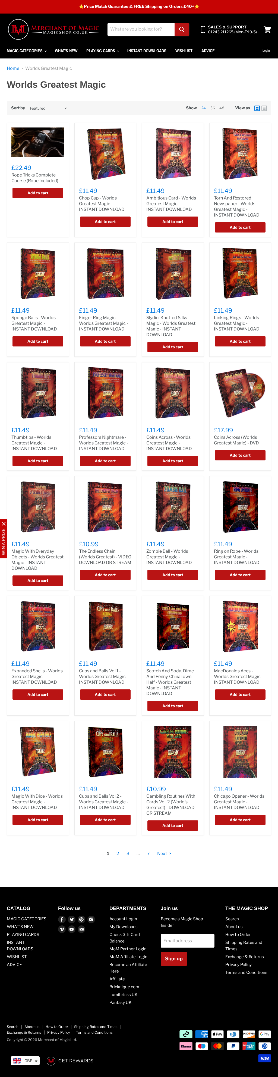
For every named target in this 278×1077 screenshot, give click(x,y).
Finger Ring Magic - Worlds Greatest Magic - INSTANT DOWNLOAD (103, 323)
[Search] (182, 29)
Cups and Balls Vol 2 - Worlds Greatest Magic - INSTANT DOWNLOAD (103, 802)
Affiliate (117, 979)
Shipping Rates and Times (96, 1026)
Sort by (18, 108)
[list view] (264, 108)
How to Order (238, 934)
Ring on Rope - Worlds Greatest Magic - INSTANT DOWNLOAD (237, 557)
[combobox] (141, 29)
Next (162, 853)
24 (203, 108)
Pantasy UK (120, 1002)
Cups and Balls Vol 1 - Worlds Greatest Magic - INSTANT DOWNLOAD (103, 676)
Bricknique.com (124, 986)
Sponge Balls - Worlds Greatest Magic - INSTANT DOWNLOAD (34, 323)
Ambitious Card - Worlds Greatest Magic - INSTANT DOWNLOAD (171, 203)
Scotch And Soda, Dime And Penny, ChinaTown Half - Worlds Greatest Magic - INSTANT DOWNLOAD (170, 682)
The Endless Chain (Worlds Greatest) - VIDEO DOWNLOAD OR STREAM (105, 557)
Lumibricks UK (123, 994)
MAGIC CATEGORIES (25, 51)
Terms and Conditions (246, 972)
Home (13, 68)
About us (234, 926)
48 (221, 108)
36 (212, 108)
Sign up (174, 958)
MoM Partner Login (128, 949)
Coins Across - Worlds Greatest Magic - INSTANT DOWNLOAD (169, 443)
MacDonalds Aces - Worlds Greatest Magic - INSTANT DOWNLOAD (238, 676)
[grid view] (257, 108)
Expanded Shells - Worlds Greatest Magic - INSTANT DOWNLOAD (37, 676)
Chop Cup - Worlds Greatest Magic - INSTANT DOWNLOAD (102, 203)
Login (266, 50)
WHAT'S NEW (66, 51)
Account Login (123, 918)
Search (232, 918)
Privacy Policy (238, 964)
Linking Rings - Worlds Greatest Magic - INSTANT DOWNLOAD (237, 323)
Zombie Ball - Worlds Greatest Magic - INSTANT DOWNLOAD (169, 557)
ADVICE (208, 51)
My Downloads (123, 926)
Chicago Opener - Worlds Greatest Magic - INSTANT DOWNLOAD (239, 802)
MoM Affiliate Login (128, 956)
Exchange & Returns (244, 956)
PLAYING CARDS (101, 51)
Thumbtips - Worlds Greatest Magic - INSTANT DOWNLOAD (34, 443)
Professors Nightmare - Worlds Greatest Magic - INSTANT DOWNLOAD (103, 443)
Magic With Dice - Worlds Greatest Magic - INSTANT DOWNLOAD (37, 802)
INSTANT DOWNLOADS (146, 51)
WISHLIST (183, 51)
